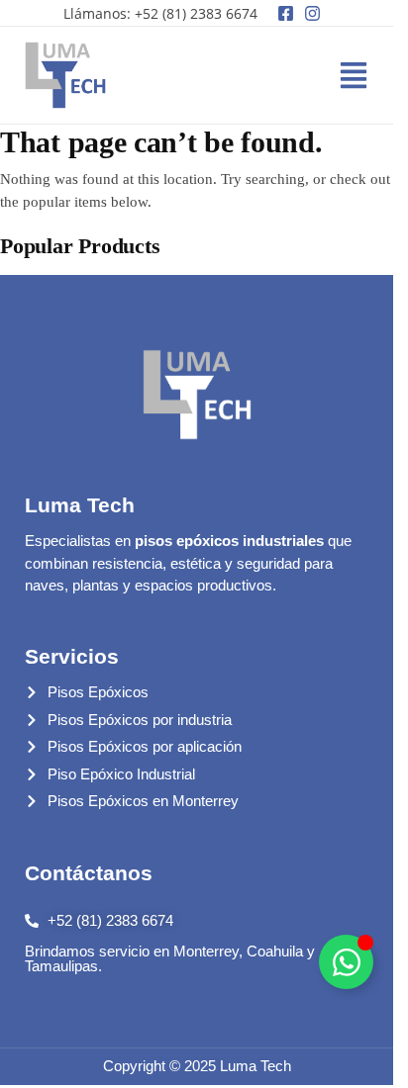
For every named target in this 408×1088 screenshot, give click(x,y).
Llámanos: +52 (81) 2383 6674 (160, 13)
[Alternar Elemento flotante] (346, 962)
